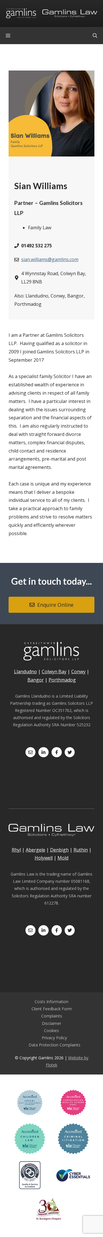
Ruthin (81, 850)
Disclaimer (51, 1023)
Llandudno (25, 671)
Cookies (51, 1030)
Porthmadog (62, 680)
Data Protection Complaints (54, 1045)
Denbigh (59, 850)
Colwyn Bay (54, 671)
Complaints (51, 1016)
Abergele (35, 850)
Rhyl (16, 850)
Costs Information (51, 1001)
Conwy (78, 671)
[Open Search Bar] (95, 35)
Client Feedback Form (51, 1008)
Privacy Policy (54, 1037)
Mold (63, 858)
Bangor (35, 680)
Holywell (44, 858)
